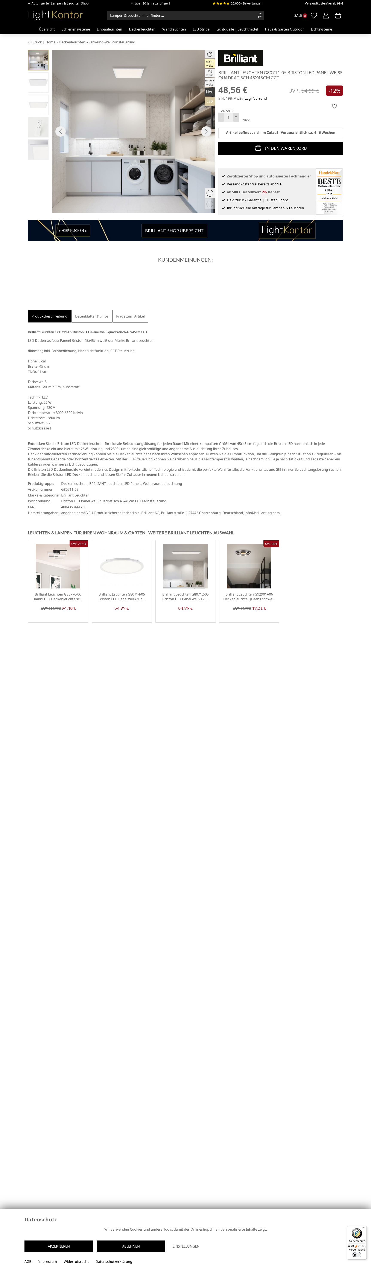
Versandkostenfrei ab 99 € (324, 3)
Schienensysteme (76, 29)
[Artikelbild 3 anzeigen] (38, 82)
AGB (27, 1261)
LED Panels (132, 483)
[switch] (357, 1254)
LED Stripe (201, 29)
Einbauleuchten (109, 29)
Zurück (36, 42)
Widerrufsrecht (76, 1261)
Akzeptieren (59, 1246)
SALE (298, 15)
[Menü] (364, 1228)
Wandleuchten (174, 29)
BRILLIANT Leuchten (105, 483)
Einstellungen (185, 1246)
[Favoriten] (81, 619)
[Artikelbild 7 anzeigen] (38, 149)
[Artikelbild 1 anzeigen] (38, 60)
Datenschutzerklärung (114, 1261)
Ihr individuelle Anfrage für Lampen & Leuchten (265, 208)
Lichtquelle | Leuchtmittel (237, 29)
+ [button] (236, 116)
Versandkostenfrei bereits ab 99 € (254, 184)
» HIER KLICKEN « (73, 230)
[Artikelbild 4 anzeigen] (38, 105)
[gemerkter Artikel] (334, 106)
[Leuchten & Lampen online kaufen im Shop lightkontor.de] (55, 15)
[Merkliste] (314, 15)
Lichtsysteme (321, 29)
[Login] (326, 15)
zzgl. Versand (256, 98)
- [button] (221, 116)
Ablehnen (131, 1246)
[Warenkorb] (338, 15)
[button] (60, 131)
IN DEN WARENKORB (286, 148)
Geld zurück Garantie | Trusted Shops (258, 200)
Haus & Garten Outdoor (284, 29)
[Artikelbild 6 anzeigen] (38, 127)
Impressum (47, 1261)
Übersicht (47, 29)
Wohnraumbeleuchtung (162, 483)
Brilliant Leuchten (75, 495)
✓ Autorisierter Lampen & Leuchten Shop (58, 3)
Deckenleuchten (142, 29)
